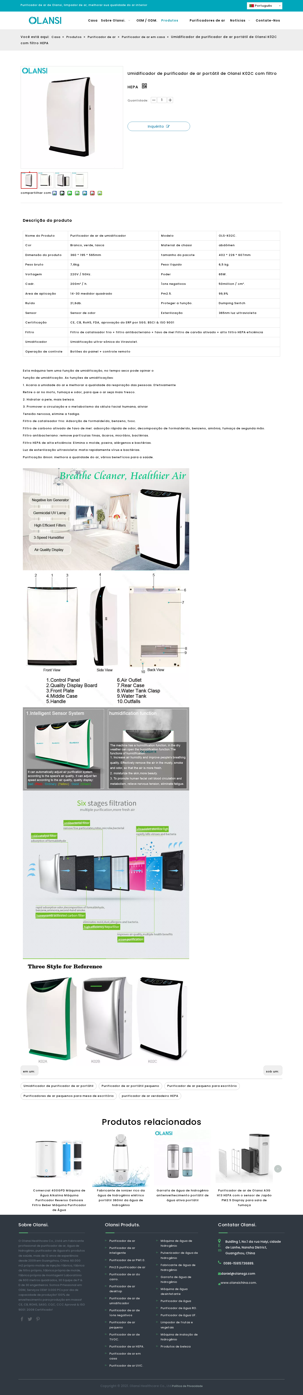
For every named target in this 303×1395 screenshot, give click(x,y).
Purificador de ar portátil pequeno (130, 1086)
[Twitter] (30, 1318)
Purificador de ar (122, 1241)
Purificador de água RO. (179, 1308)
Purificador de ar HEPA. (126, 1346)
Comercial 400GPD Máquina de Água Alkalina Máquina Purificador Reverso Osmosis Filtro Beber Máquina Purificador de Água (59, 1200)
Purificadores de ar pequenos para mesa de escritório (69, 1096)
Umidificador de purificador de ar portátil (59, 1086)
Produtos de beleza (176, 1346)
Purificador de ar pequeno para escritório (202, 1086)
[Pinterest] (37, 1318)
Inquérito (156, 126)
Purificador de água (176, 1301)
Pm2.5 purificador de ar (127, 1267)
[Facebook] (22, 1318)
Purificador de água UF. (178, 1315)
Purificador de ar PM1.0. (127, 1260)
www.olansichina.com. (239, 1283)
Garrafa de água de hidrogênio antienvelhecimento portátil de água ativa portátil (182, 1195)
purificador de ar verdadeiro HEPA (150, 1096)
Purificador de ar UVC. (126, 1365)
